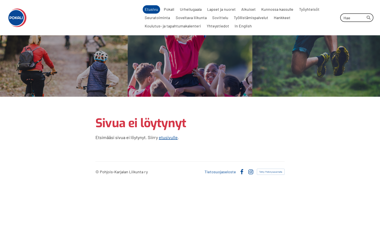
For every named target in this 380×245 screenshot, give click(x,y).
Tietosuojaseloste (220, 172)
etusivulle (168, 137)
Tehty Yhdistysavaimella (270, 171)
